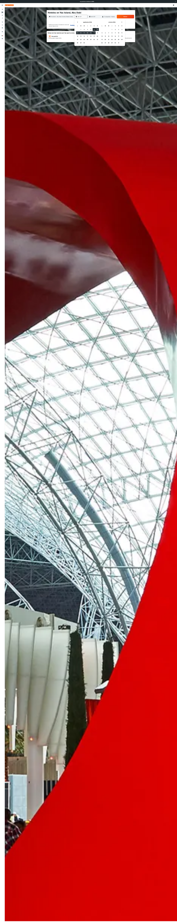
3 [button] (87, 29)
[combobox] (62, 17)
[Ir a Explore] (2, 22)
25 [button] (90, 39)
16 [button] (84, 36)
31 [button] (118, 42)
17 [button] (87, 36)
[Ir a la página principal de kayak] (9, 5)
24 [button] (87, 39)
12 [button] (94, 33)
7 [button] (77, 33)
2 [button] (115, 29)
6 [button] (97, 29)
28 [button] (77, 42)
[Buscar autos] (2, 15)
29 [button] (80, 42)
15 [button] (80, 36)
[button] (175, 1)
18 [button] (90, 36)
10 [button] (87, 33)
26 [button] (94, 39)
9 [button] (115, 33)
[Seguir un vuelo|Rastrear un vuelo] (2, 25)
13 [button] (97, 33)
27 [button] (97, 39)
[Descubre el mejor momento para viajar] (2, 27)
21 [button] (77, 39)
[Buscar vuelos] (2, 9)
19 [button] (94, 36)
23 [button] (84, 39)
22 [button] (80, 39)
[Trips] (2, 31)
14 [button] (77, 36)
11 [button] (90, 33)
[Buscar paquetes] (2, 18)
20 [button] (97, 36)
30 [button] (84, 42)
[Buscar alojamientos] (2, 12)
